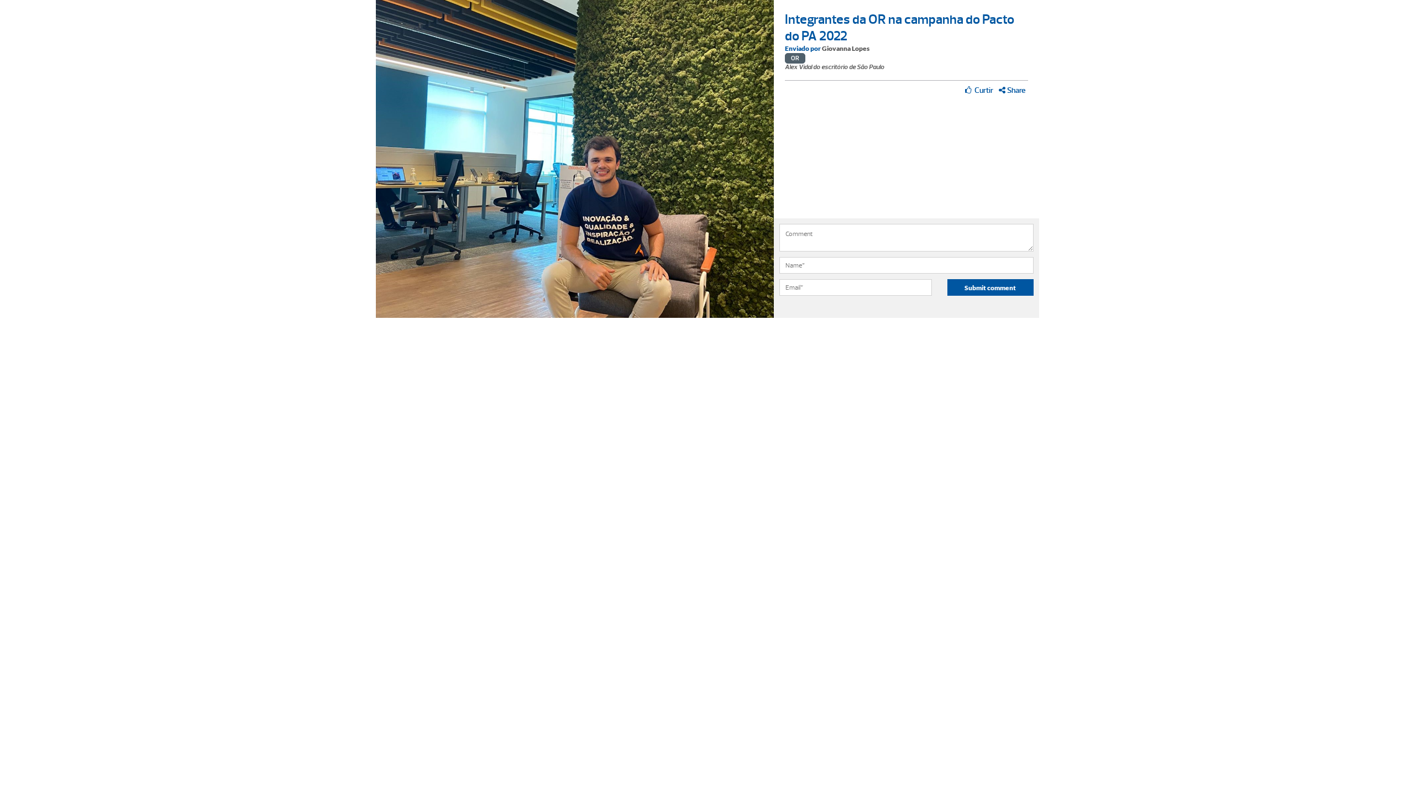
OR (795, 58)
